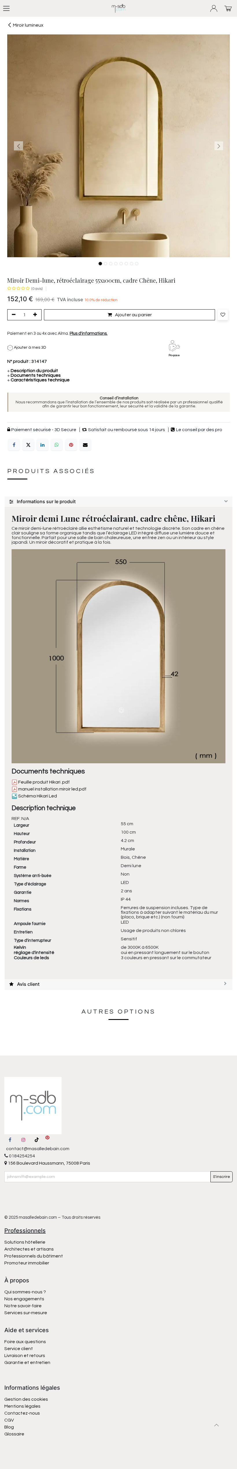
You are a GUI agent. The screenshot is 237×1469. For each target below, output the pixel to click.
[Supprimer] (12, 314)
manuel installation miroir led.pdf (51, 789)
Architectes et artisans (29, 1249)
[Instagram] (23, 1139)
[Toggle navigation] (6, 8)
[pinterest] (47, 1139)
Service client (18, 1348)
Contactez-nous (22, 1413)
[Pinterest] (71, 445)
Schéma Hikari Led (37, 796)
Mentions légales (22, 1406)
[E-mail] (85, 445)
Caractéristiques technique (38, 380)
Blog (9, 1427)
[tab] (118, 502)
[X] (28, 445)
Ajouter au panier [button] (133, 314)
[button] (18, 145)
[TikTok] (36, 1139)
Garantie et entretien (27, 1362)
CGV (9, 1420)
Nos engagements (24, 1299)
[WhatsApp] (56, 445)
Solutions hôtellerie (24, 1242)
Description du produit (32, 370)
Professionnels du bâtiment (33, 1256)
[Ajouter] (36, 314)
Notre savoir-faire (23, 1305)
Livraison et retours (24, 1355)
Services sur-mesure (25, 1312)
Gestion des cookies (26, 1399)
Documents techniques (34, 375)
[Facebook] (14, 445)
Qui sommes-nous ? (25, 1292)
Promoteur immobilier (26, 1263)
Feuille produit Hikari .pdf (43, 782)
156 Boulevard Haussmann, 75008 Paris (48, 1163)
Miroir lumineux (28, 25)
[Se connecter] (214, 8)
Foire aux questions (25, 1341)
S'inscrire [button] (221, 1177)
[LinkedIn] (42, 445)
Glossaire (14, 1434)
